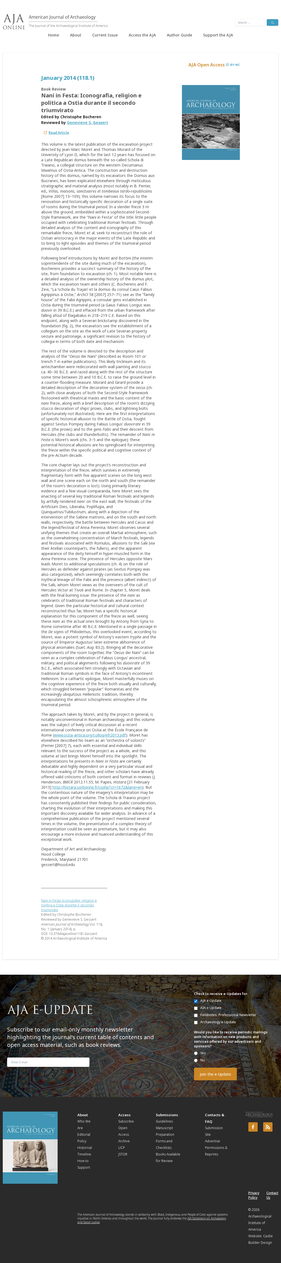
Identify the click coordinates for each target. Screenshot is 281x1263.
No (202, 1060)
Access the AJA (142, 35)
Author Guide (179, 35)
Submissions (167, 1114)
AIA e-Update (210, 1007)
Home (53, 35)
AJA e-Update (210, 1000)
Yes (203, 1053)
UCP (121, 1147)
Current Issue (105, 35)
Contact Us (272, 1195)
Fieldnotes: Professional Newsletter (228, 1015)
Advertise (212, 1141)
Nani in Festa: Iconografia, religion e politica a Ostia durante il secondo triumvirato (69, 905)
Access (124, 1114)
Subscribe (126, 1121)
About (75, 35)
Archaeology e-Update (218, 1022)
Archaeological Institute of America (259, 1223)
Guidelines (164, 1121)
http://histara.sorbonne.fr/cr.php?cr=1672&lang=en (97, 787)
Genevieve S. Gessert (87, 122)
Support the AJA (218, 35)
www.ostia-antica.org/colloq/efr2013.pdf (90, 735)
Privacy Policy (253, 1195)
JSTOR (122, 1154)
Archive (124, 1141)
